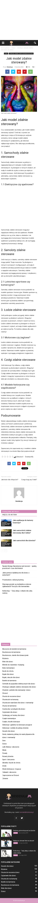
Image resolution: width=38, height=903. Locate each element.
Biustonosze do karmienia (11, 652)
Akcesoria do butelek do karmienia (14, 649)
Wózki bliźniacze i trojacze (11, 769)
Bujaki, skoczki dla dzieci (11, 677)
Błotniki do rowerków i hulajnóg (13, 665)
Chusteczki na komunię (10, 699)
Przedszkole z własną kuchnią (13, 580)
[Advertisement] (19, 20)
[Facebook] (16, 818)
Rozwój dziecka (7, 756)
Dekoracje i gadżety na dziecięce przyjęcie (17, 725)
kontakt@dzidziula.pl (27, 812)
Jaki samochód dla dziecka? (24, 540)
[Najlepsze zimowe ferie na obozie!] (6, 843)
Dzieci (6, 53)
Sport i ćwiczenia (8, 759)
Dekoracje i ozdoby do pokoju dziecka (15, 728)
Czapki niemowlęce (9, 718)
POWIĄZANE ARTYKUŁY (10, 512)
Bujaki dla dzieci (8, 674)
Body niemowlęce (8, 668)
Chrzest (5, 693)
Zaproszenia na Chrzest (10, 775)
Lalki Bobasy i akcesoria (10, 747)
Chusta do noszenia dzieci (11, 696)
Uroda (4, 766)
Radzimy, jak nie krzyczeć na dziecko (24, 830)
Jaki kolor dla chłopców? (9, 480)
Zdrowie (5, 778)
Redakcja (10, 67)
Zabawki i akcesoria (9, 772)
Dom (3, 740)
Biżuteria (5, 658)
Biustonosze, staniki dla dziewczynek (15, 655)
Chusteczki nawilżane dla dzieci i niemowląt (17, 703)
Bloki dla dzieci (7, 662)
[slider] (7, 456)
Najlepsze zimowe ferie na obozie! (23, 841)
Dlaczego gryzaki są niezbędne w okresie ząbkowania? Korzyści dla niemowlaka (16, 585)
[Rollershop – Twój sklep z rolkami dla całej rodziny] (6, 853)
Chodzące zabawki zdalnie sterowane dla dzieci (21, 53)
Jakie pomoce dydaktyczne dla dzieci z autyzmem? (15, 574)
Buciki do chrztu (8, 671)
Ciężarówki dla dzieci (9, 712)
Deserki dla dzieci (8, 731)
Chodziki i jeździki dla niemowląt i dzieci (16, 690)
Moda (4, 750)
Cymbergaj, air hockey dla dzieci (13, 715)
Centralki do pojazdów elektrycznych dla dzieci (18, 684)
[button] (35, 43)
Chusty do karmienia (9, 706)
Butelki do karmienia (9, 680)
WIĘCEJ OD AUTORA (9, 515)
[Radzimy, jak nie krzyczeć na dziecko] (6, 833)
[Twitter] (22, 818)
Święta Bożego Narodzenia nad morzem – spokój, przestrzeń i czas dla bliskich (19, 567)
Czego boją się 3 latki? (29, 480)
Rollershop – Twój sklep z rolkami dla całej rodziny (17, 592)
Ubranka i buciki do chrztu (11, 763)
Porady (4, 753)
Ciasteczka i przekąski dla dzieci (13, 709)
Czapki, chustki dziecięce (11, 722)
